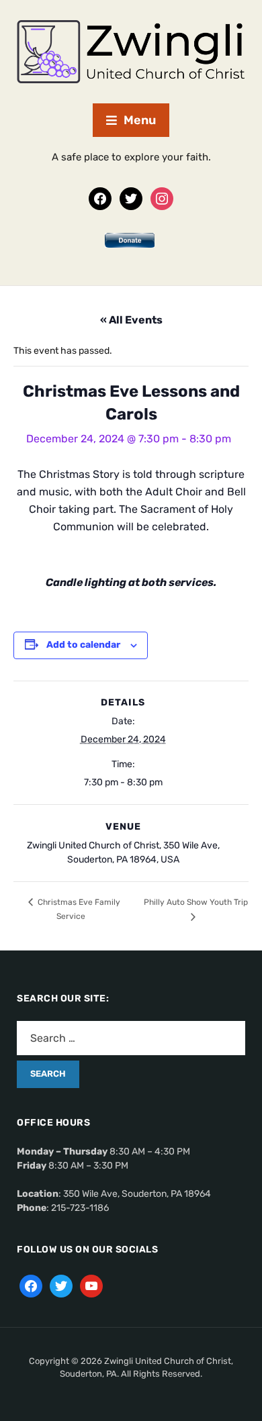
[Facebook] (100, 198)
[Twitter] (131, 198)
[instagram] (161, 198)
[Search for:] (131, 1038)
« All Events (131, 319)
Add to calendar (83, 644)
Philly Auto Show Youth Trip (196, 902)
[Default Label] (91, 1285)
